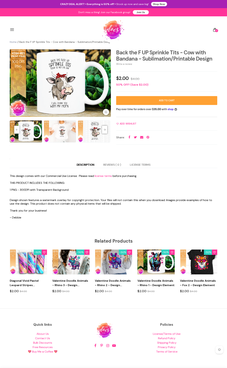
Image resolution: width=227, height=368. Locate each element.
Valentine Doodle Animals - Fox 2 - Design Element (198, 283)
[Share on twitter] (135, 137)
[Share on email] (141, 137)
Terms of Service (167, 351)
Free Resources (43, 347)
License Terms (140, 165)
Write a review (124, 64)
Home (13, 42)
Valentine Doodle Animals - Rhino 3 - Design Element (70, 283)
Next (107, 83)
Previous (13, 83)
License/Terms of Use (167, 334)
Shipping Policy (166, 343)
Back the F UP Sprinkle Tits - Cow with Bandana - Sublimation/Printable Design (164, 55)
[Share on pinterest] (148, 137)
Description (85, 165)
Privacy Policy (167, 347)
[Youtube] (114, 345)
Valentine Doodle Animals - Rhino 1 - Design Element (156, 283)
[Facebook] (95, 345)
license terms (103, 176)
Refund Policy (166, 338)
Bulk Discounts (42, 343)
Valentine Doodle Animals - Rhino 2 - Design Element (113, 283)
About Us (43, 334)
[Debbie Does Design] (113, 29)
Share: (120, 137)
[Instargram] (108, 345)
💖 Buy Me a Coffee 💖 (42, 351)
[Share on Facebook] (129, 137)
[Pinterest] (101, 345)
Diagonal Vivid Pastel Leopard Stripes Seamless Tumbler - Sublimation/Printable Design (25, 283)
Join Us (141, 12)
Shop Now (159, 4)
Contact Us (42, 338)
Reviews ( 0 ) (112, 165)
